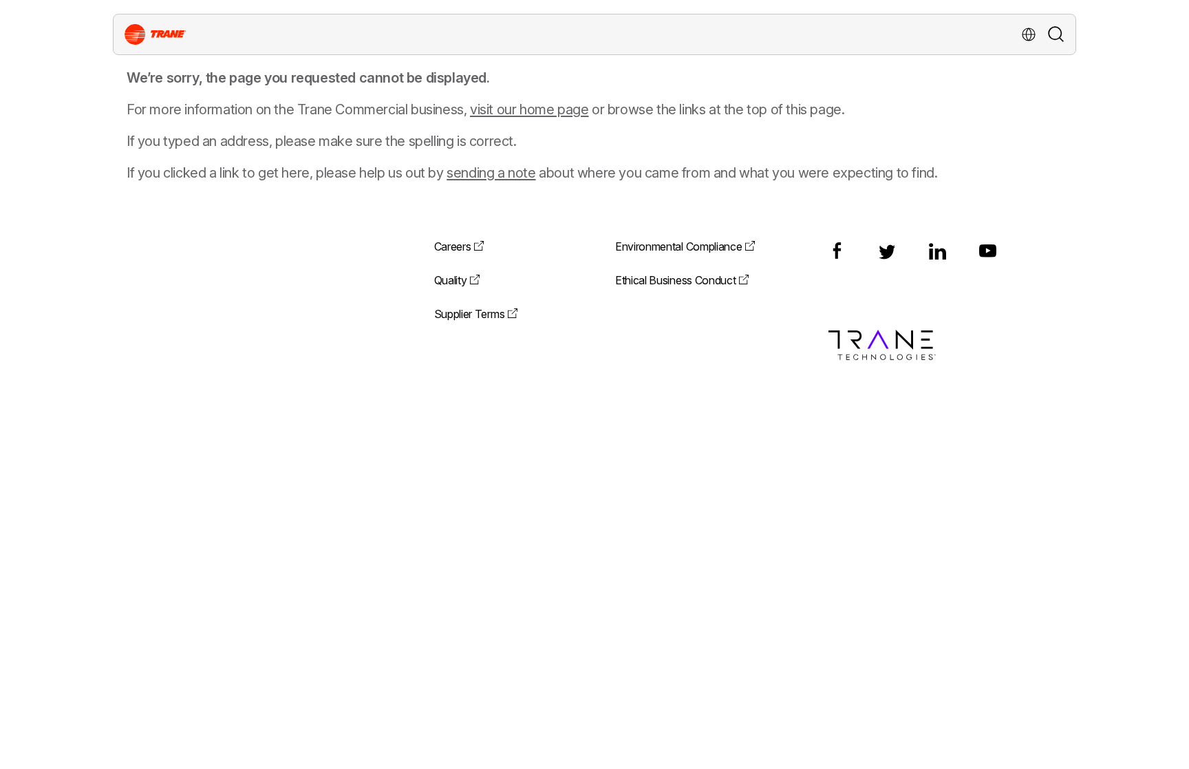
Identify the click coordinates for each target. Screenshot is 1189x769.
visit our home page (529, 109)
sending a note (491, 173)
